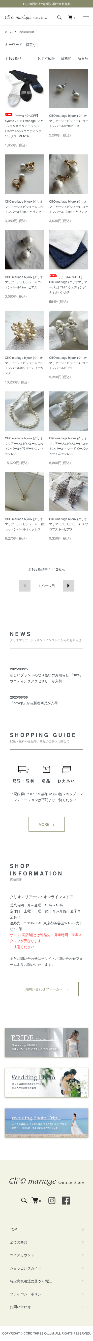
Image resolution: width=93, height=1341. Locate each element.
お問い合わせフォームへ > (46, 988)
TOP (13, 1229)
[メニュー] (85, 17)
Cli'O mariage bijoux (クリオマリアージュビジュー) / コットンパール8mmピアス (68, 120)
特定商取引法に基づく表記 (31, 1280)
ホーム (8, 32)
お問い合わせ (20, 1306)
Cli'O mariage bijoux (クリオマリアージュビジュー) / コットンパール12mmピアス (24, 282)
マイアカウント (22, 1254)
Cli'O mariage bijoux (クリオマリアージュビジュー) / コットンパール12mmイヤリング (68, 206)
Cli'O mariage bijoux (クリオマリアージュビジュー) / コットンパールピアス (68, 362)
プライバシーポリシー (27, 1293)
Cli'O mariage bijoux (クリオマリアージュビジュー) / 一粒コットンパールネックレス (24, 524)
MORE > (47, 824)
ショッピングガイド (25, 1267)
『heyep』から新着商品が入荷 (34, 702)
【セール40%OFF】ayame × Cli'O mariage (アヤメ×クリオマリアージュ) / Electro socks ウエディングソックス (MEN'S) (24, 125)
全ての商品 (18, 1241)
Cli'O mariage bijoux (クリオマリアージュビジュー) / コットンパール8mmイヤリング (24, 206)
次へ (68, 586)
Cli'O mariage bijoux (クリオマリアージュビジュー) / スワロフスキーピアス (68, 524)
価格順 (66, 58)
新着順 (83, 58)
